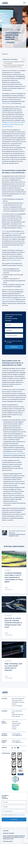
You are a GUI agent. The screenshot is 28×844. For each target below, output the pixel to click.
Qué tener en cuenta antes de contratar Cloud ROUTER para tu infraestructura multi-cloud (13, 622)
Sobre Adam (15, 721)
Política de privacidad (8, 833)
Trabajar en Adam (16, 723)
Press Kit (14, 727)
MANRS (4, 231)
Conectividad (10, 42)
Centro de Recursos (10, 29)
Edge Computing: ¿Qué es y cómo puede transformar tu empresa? (13, 667)
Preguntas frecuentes (17, 714)
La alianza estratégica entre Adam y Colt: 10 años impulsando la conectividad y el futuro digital (14, 577)
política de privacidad (19, 814)
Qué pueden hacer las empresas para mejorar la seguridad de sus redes (14, 65)
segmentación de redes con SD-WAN (14, 453)
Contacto (14, 728)
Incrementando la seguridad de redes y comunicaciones (14, 62)
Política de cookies (8, 841)
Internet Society (14, 233)
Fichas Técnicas (16, 716)
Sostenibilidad (15, 725)
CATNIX (8, 260)
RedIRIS (13, 260)
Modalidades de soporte (18, 702)
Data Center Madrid (17, 700)
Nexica (19, 260)
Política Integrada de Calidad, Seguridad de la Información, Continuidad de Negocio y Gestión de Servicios (14, 837)
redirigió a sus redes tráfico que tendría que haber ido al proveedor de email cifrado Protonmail (13, 124)
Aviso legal (5, 830)
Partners (14, 704)
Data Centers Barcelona (18, 698)
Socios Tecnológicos (17, 705)
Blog (18, 29)
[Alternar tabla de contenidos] (22, 59)
